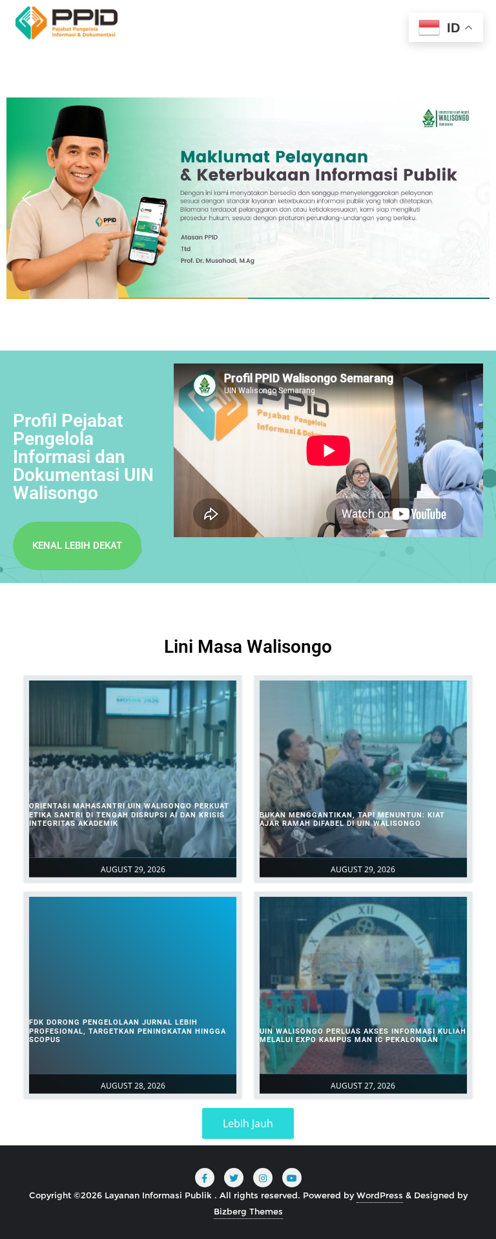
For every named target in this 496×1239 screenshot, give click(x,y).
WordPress (379, 1195)
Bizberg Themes (248, 1211)
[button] (26, 198)
